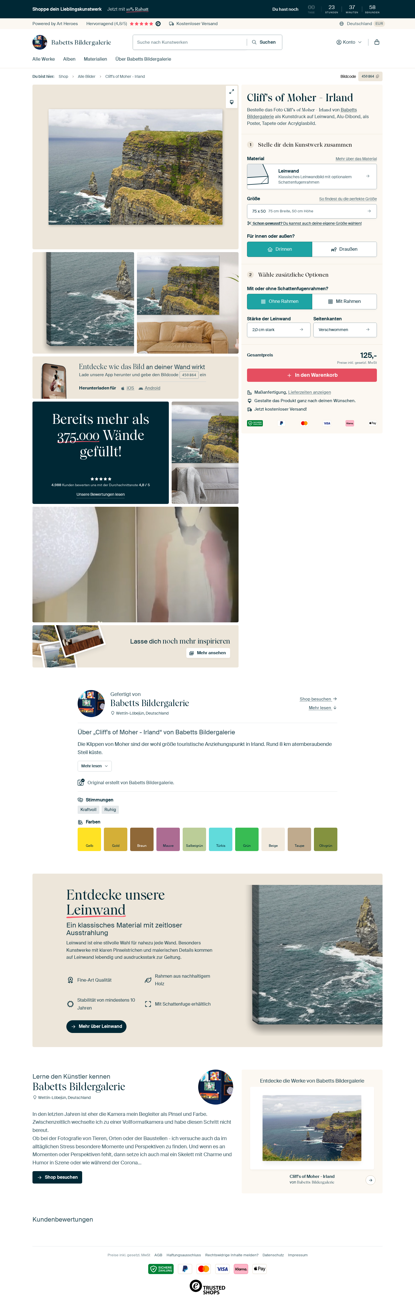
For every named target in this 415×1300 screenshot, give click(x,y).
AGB (158, 1255)
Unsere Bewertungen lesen (101, 494)
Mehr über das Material (356, 158)
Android (152, 388)
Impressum (298, 1255)
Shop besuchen (316, 699)
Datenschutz (273, 1255)
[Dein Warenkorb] (377, 42)
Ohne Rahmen (283, 301)
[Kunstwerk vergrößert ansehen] (232, 91)
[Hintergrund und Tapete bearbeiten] (232, 102)
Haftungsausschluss (184, 1255)
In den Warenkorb (316, 375)
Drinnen (284, 249)
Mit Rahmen (348, 301)
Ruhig (110, 809)
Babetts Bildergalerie (81, 42)
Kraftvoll (88, 809)
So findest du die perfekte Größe (348, 198)
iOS (130, 388)
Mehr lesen (320, 708)
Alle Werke (43, 59)
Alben (69, 59)
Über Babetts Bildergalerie (143, 59)
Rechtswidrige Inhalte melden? (231, 1255)
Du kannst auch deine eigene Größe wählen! (307, 223)
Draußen (348, 249)
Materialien (95, 59)
